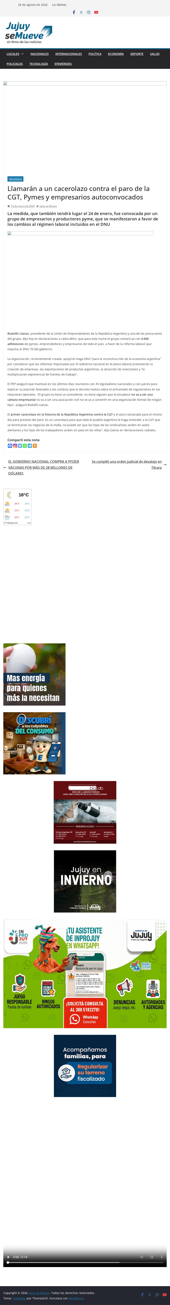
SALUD (154, 54)
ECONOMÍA (116, 54)
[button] (21, 54)
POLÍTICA (95, 54)
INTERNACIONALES (68, 54)
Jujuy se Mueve (48, 206)
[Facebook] (10, 446)
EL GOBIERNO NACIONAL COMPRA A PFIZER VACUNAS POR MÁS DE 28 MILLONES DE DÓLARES (43, 467)
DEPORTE (136, 54)
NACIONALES (39, 54)
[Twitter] (20, 446)
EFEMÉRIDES (63, 64)
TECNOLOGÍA (38, 64)
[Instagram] (15, 446)
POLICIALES (15, 64)
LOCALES (13, 54)
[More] (35, 446)
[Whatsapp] (25, 446)
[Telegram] (30, 446)
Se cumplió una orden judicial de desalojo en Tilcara (127, 464)
